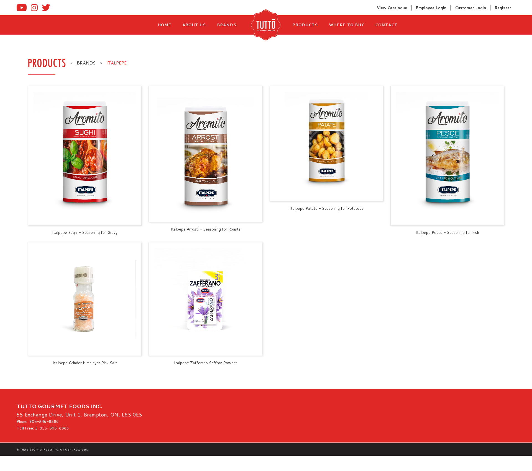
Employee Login (431, 7)
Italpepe (116, 62)
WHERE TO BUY (346, 24)
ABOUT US (194, 24)
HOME (164, 24)
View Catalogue (392, 7)
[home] (264, 24)
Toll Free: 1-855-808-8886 (43, 428)
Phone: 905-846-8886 (38, 421)
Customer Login (470, 7)
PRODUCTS (305, 24)
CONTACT (386, 24)
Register (503, 7)
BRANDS (226, 24)
